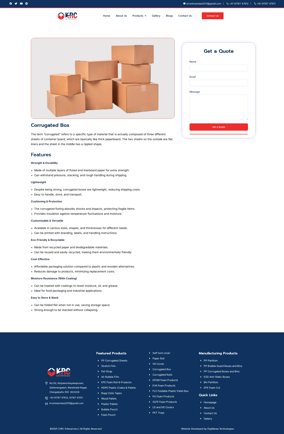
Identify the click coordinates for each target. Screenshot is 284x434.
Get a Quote (218, 127)
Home (106, 16)
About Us (121, 16)
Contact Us (185, 16)
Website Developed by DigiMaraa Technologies (207, 429)
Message (194, 92)
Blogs (169, 16)
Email (192, 77)
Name (192, 62)
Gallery (156, 16)
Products (137, 16)
